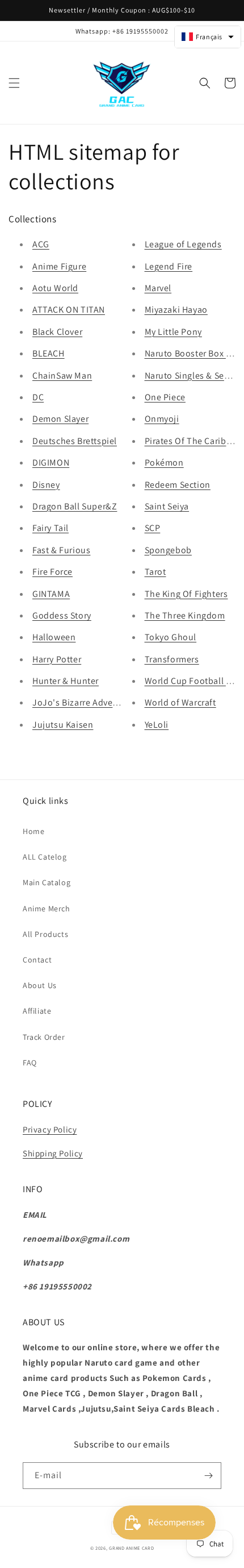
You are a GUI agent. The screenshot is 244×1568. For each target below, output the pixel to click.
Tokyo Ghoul (171, 637)
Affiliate (37, 1011)
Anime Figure (59, 266)
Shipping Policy (53, 1153)
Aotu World (55, 288)
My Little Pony (173, 332)
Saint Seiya (167, 506)
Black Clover (57, 332)
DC (38, 397)
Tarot (155, 572)
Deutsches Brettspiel (74, 441)
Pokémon (164, 462)
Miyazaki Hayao (176, 310)
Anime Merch (46, 908)
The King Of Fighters (186, 594)
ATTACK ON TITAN (68, 310)
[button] (14, 83)
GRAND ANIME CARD (131, 1548)
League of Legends (183, 244)
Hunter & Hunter (65, 681)
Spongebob (168, 550)
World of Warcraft (180, 702)
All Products (45, 934)
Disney (46, 485)
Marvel (158, 288)
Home (33, 831)
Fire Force (52, 572)
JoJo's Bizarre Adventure (83, 702)
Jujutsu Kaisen (62, 725)
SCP (153, 528)
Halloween (53, 637)
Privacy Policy (50, 1129)
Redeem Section (178, 485)
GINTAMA (51, 594)
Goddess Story (61, 615)
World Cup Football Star (193, 681)
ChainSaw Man (62, 375)
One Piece (165, 397)
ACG (40, 244)
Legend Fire (169, 266)
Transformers (172, 659)
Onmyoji (162, 419)
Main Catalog (46, 882)
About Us (40, 985)
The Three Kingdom (185, 615)
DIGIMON (50, 462)
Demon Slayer (60, 419)
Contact (37, 960)
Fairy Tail (50, 528)
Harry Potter (56, 659)
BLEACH (48, 353)
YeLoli (157, 725)
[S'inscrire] (208, 1475)
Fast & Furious (61, 550)
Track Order (44, 1037)
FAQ (30, 1062)
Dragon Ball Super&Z (74, 506)
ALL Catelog (45, 857)
